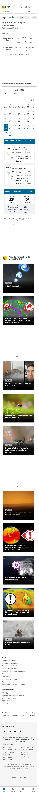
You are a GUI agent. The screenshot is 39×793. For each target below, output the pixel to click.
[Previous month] (12, 90)
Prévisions (28, 11)
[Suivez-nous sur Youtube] (15, 731)
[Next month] (27, 90)
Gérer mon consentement (11, 674)
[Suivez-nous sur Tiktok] (20, 731)
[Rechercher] (21, 7)
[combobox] (5, 33)
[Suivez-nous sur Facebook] (4, 731)
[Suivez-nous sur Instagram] (9, 731)
